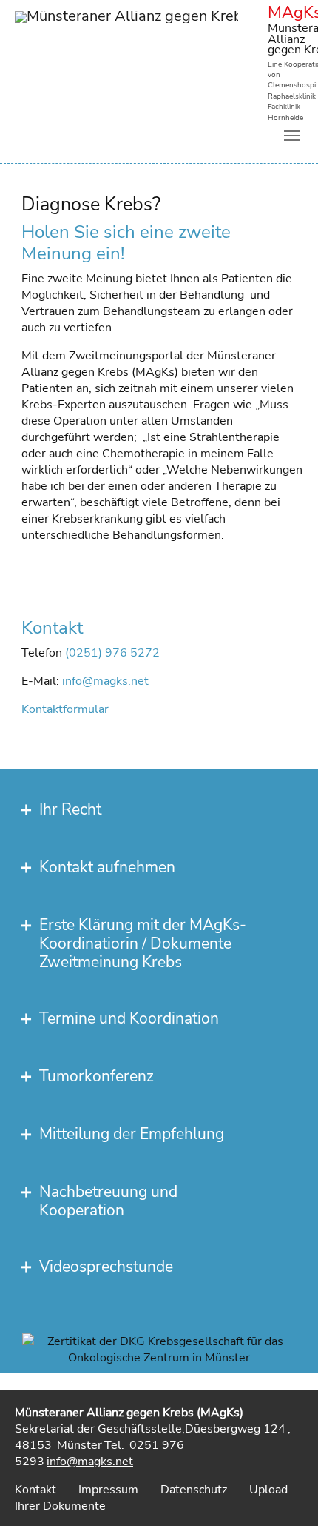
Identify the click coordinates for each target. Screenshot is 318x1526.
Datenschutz (193, 1490)
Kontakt (35, 1490)
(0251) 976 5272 (112, 653)
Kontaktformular (65, 709)
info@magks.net (105, 681)
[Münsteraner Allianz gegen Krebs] (126, 33)
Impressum (108, 1490)
